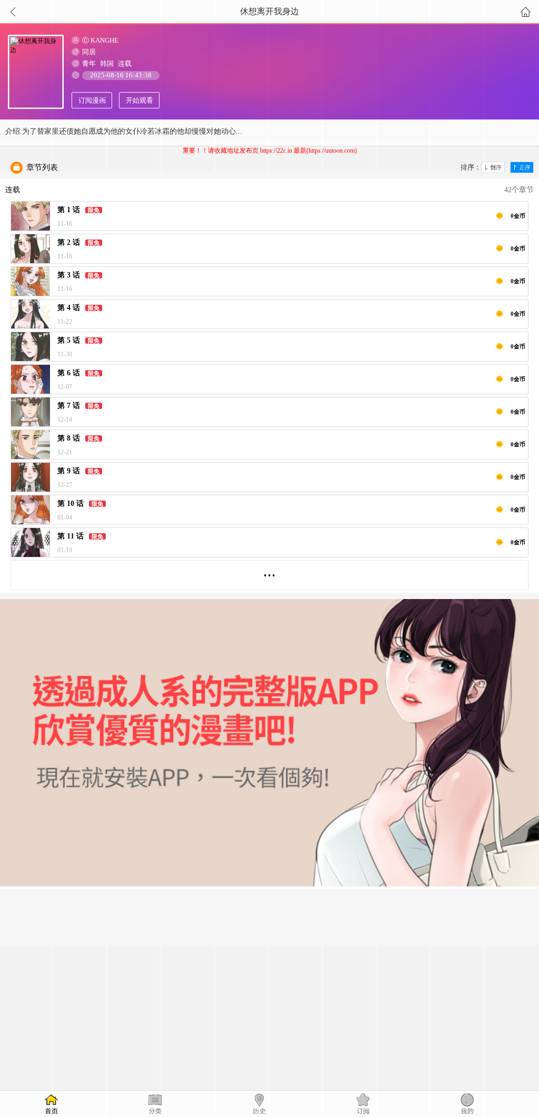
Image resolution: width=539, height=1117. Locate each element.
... (269, 571)
